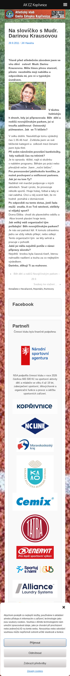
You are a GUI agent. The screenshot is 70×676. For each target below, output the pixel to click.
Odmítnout (35, 653)
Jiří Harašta (27, 43)
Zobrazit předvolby (35, 663)
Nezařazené (26, 289)
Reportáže (38, 289)
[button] (64, 607)
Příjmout (35, 642)
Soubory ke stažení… (45, 284)
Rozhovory (49, 289)
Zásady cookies (35, 671)
